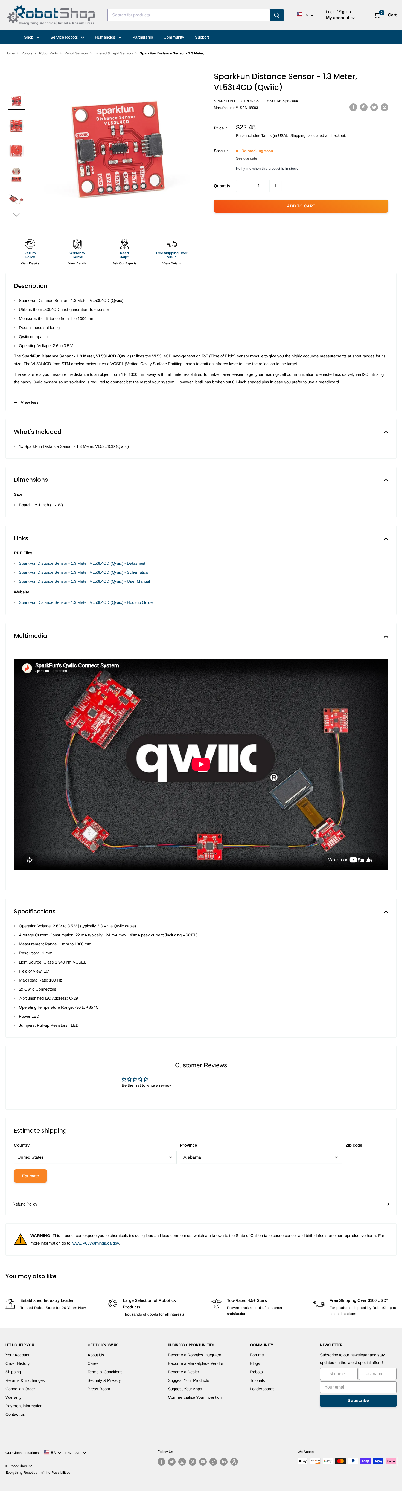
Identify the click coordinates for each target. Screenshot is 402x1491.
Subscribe (358, 1400)
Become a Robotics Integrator (194, 1354)
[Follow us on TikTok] (213, 1462)
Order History (17, 1363)
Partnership (142, 37)
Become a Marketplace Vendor (195, 1363)
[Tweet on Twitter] (374, 107)
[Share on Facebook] (353, 107)
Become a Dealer (183, 1371)
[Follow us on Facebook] (161, 1462)
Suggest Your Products (188, 1380)
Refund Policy (25, 1204)
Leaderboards (262, 1388)
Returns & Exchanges (25, 1380)
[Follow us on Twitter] (172, 1462)
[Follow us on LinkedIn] (224, 1462)
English (74, 1453)
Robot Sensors (76, 53)
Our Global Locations (22, 1453)
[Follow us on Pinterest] (192, 1462)
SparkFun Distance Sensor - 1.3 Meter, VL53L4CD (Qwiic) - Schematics (83, 572)
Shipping (13, 1371)
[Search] (277, 15)
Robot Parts (48, 53)
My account (338, 17)
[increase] (275, 186)
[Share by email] (384, 107)
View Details (30, 263)
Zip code (354, 1145)
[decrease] (242, 186)
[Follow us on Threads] (234, 1462)
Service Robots (64, 37)
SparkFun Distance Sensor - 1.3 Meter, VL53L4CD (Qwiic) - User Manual (84, 581)
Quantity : (223, 185)
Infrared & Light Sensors (114, 53)
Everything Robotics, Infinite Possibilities (38, 1472)
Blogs (255, 1363)
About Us (96, 1354)
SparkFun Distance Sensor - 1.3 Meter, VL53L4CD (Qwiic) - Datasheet (82, 563)
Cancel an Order (20, 1388)
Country (22, 1145)
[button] (16, 214)
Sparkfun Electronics (236, 101)
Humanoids (105, 37)
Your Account (17, 1354)
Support (202, 37)
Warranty (13, 1397)
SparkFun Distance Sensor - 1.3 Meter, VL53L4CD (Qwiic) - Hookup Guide (86, 602)
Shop (29, 37)
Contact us (15, 1414)
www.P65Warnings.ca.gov (95, 1243)
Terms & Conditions (105, 1371)
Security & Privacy (104, 1380)
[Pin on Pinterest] (364, 107)
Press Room (99, 1388)
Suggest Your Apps (185, 1388)
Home (10, 53)
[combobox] (188, 15)
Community (174, 37)
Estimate (30, 1175)
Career (94, 1363)
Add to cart (301, 206)
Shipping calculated (307, 135)
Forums (257, 1354)
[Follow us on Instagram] (182, 1462)
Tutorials (257, 1380)
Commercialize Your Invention (195, 1397)
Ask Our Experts (124, 263)
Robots (27, 53)
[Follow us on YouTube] (203, 1462)
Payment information (23, 1405)
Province (188, 1145)
